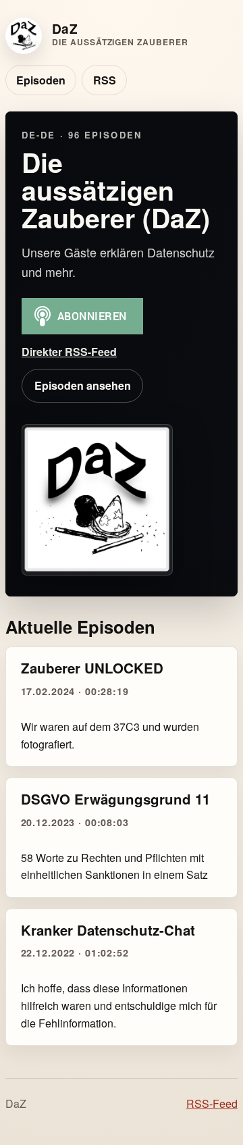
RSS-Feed (212, 1103)
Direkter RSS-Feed (69, 351)
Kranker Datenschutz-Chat (108, 930)
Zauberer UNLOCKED (92, 668)
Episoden (40, 80)
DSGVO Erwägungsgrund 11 (115, 799)
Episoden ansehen (82, 385)
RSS (104, 80)
